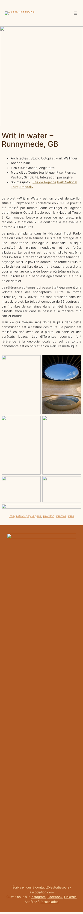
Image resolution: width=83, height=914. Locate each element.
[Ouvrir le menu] (75, 13)
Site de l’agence (44, 182)
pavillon (48, 516)
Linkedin (70, 897)
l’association (50, 902)
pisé (71, 516)
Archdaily (26, 187)
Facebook (54, 897)
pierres (61, 516)
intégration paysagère (25, 516)
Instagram (38, 897)
